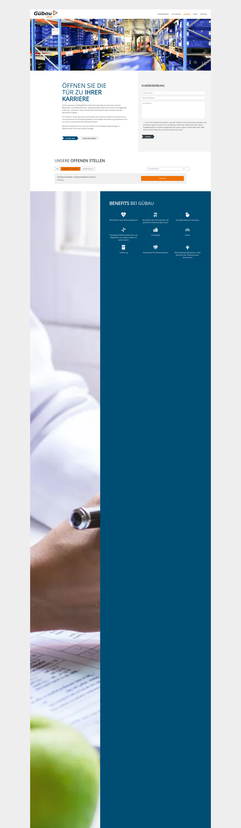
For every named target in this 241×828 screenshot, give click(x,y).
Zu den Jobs (70, 138)
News (195, 14)
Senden (148, 137)
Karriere (186, 14)
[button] (33, 605)
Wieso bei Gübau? (89, 138)
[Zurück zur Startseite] (46, 14)
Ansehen (162, 178)
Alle (57, 169)
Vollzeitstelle (87, 169)
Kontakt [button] (203, 14)
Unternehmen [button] (163, 14)
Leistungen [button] (176, 14)
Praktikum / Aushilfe (70, 169)
